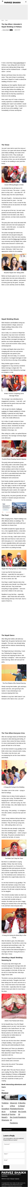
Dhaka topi (16, 239)
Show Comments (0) (7, 1129)
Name (6, 1153)
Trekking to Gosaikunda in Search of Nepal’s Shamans (5, 1111)
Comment (7, 1144)
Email (6, 1160)
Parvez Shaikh (5, 29)
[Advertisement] (14, 47)
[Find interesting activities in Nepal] (14, 508)
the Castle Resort (19, 63)
